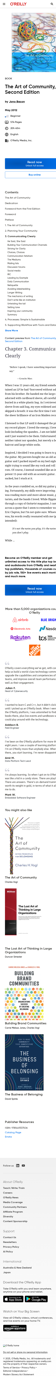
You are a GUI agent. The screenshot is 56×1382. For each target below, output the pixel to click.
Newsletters (9, 1242)
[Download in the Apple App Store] (13, 1301)
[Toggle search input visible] (52, 4)
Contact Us (9, 1237)
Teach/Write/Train (14, 1188)
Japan (7, 1272)
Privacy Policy (11, 1246)
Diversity (8, 1216)
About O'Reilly (13, 1182)
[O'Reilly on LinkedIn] (17, 1165)
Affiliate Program (13, 1211)
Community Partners (15, 1207)
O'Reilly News (10, 1197)
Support (9, 1231)
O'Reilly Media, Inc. (21, 140)
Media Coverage (13, 1202)
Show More (11, 330)
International (12, 1261)
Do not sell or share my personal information (25, 1352)
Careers (7, 1192)
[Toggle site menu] (4, 4)
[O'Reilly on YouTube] (23, 1165)
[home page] (18, 4)
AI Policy (8, 1251)
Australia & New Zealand (17, 1267)
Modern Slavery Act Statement (18, 1374)
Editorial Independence (15, 1371)
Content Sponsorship (15, 1221)
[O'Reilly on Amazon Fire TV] (15, 1330)
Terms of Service (11, 1367)
